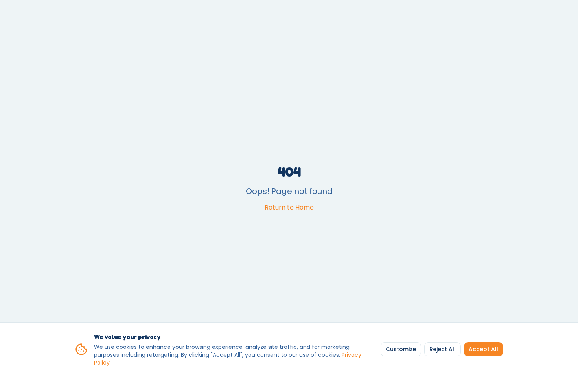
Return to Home (289, 207)
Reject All (442, 349)
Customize (401, 349)
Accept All (483, 349)
